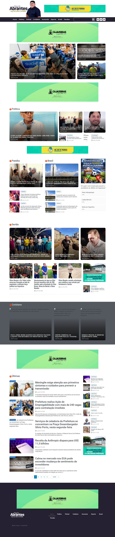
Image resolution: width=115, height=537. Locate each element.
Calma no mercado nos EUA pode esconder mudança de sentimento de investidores (56, 461)
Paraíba (67, 19)
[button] (11, 61)
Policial (28, 19)
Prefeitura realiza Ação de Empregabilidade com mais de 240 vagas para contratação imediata (58, 404)
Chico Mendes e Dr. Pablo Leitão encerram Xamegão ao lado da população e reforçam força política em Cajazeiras (20, 283)
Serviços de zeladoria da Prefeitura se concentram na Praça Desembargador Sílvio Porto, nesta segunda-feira (56, 424)
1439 (54, 477)
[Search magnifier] (93, 19)
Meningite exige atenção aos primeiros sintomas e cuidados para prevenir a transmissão (57, 385)
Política (21, 19)
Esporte (53, 19)
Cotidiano (36, 19)
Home (15, 19)
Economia (45, 19)
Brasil (60, 19)
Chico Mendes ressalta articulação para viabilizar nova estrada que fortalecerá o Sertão (70, 282)
